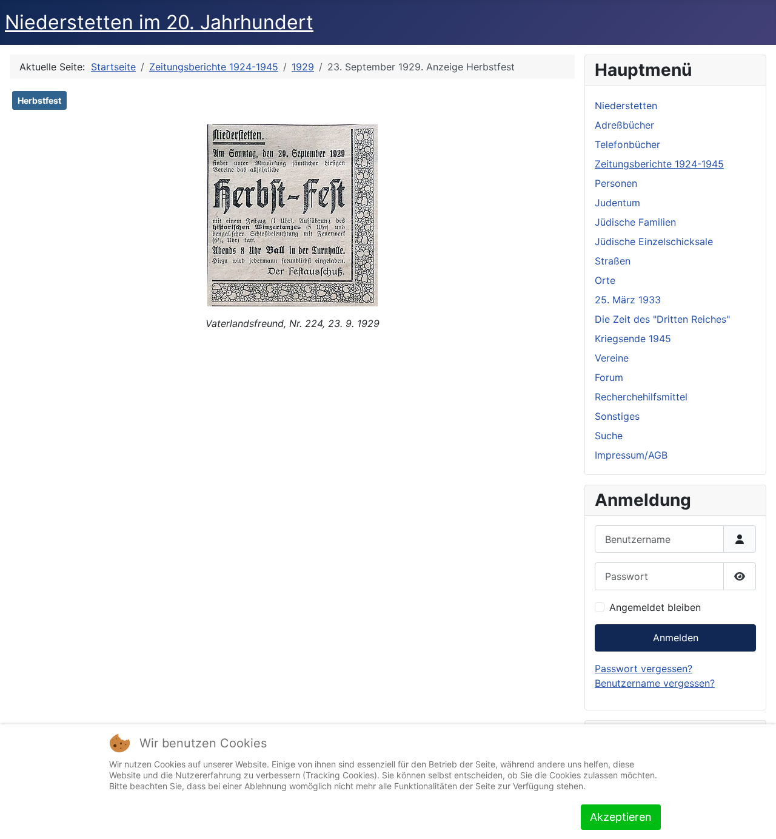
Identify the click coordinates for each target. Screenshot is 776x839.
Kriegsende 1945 (633, 338)
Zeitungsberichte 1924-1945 (659, 164)
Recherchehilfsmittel (641, 397)
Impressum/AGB (631, 455)
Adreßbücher (624, 125)
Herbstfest (39, 100)
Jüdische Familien (635, 222)
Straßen (612, 261)
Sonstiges (617, 416)
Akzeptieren (621, 816)
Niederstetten (626, 105)
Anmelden (675, 638)
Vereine (612, 358)
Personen (616, 183)
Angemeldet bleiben (655, 607)
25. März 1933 (628, 300)
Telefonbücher (627, 144)
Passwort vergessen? (643, 668)
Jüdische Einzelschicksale (654, 241)
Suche (609, 436)
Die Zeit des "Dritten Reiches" (662, 319)
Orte (605, 280)
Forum (609, 377)
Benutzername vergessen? (655, 683)
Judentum (617, 203)
